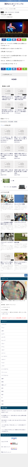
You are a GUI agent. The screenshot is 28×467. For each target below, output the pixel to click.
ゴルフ (2, 349)
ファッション (4, 372)
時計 (2, 394)
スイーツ (3, 353)
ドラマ (2, 365)
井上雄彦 (17, 12)
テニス (2, 362)
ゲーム (2, 346)
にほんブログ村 (4, 441)
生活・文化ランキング (5, 446)
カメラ (2, 333)
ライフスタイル (4, 375)
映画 (6, 12)
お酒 (2, 330)
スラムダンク (11, 12)
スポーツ (3, 359)
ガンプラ (3, 337)
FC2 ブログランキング (6, 452)
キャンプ (3, 340)
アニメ (2, 12)
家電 (2, 381)
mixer (14, 79)
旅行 (2, 388)
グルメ (2, 343)
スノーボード (4, 356)
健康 (2, 378)
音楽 (2, 404)
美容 (2, 400)
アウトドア (3, 324)
